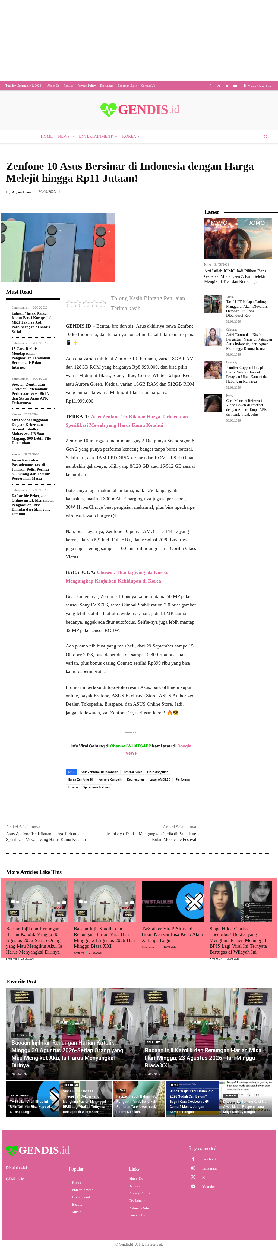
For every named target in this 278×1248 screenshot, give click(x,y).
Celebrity (232, 336)
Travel (230, 303)
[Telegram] (266, 198)
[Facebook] (210, 93)
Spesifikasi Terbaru (96, 793)
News (207, 271)
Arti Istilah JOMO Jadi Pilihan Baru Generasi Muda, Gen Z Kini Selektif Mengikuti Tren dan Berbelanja (235, 282)
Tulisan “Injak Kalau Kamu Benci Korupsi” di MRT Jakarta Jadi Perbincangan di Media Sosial (32, 329)
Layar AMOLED (159, 786)
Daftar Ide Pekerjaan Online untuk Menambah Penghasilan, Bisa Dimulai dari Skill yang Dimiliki (33, 511)
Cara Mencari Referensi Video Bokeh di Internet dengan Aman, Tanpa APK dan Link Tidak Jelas (246, 414)
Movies (16, 420)
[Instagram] (218, 93)
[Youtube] (235, 93)
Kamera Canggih (110, 786)
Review (73, 793)
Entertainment (20, 314)
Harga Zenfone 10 (80, 786)
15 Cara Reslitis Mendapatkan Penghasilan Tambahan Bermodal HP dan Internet (31, 364)
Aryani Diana (21, 198)
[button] (266, 143)
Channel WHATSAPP (130, 752)
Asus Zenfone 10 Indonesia (99, 778)
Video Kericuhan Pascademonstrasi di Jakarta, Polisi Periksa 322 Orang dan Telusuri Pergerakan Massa (31, 476)
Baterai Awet (133, 778)
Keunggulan (135, 786)
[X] (227, 93)
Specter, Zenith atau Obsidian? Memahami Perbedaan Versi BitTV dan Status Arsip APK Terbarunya (31, 400)
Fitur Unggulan (157, 778)
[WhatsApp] (254, 198)
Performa (183, 786)
